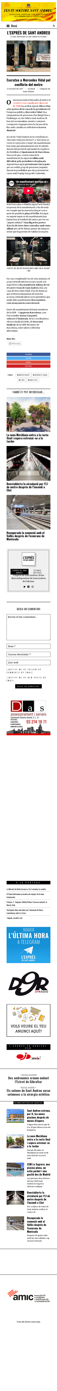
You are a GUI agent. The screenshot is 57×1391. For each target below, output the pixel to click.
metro (22, 380)
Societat (31, 89)
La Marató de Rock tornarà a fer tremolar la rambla (26, 889)
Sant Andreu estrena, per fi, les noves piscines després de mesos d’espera (38, 1116)
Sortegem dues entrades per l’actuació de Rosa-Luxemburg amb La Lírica (25, 911)
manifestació (23, 375)
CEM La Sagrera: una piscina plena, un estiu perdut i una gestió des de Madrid (38, 1169)
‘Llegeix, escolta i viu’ (15, 917)
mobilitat (33, 380)
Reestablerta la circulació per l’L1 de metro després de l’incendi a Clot (27, 487)
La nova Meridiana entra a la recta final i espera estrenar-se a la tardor (27, 438)
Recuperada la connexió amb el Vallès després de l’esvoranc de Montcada (25, 536)
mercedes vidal (40, 375)
